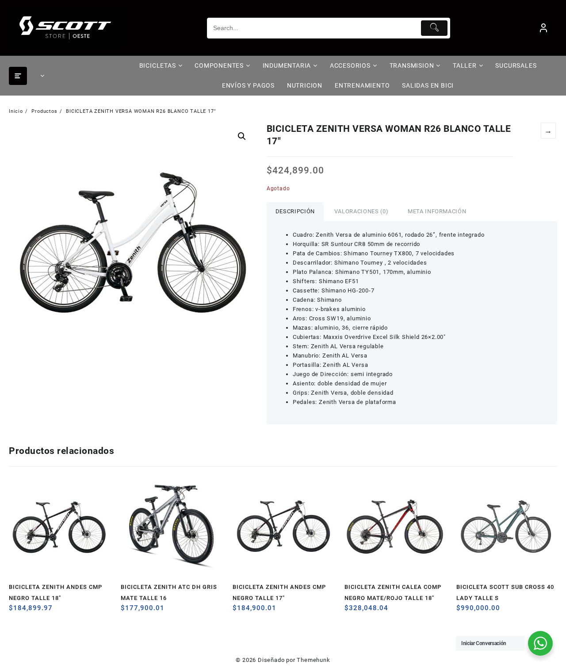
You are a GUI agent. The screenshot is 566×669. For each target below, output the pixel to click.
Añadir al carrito (464, 611)
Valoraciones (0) (361, 211)
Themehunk (313, 660)
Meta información (437, 211)
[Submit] (434, 28)
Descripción (295, 211)
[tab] (295, 211)
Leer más (16, 611)
